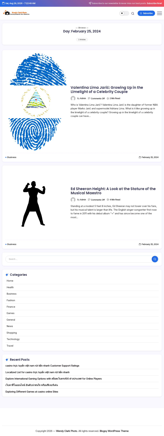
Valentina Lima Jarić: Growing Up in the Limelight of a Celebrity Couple (107, 89)
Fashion (11, 300)
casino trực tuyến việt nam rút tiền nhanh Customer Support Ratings (42, 365)
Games (10, 313)
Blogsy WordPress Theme (114, 430)
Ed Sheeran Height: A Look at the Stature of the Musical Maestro (113, 191)
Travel (10, 345)
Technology (13, 339)
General (11, 319)
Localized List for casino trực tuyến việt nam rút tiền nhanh (37, 372)
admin (83, 98)
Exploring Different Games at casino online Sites (31, 391)
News (10, 326)
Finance (11, 306)
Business (11, 293)
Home (10, 280)
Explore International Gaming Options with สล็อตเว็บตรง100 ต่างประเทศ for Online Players (53, 378)
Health (10, 287)
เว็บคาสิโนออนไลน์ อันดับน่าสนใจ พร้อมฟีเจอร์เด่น (31, 385)
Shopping (12, 332)
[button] (124, 13)
